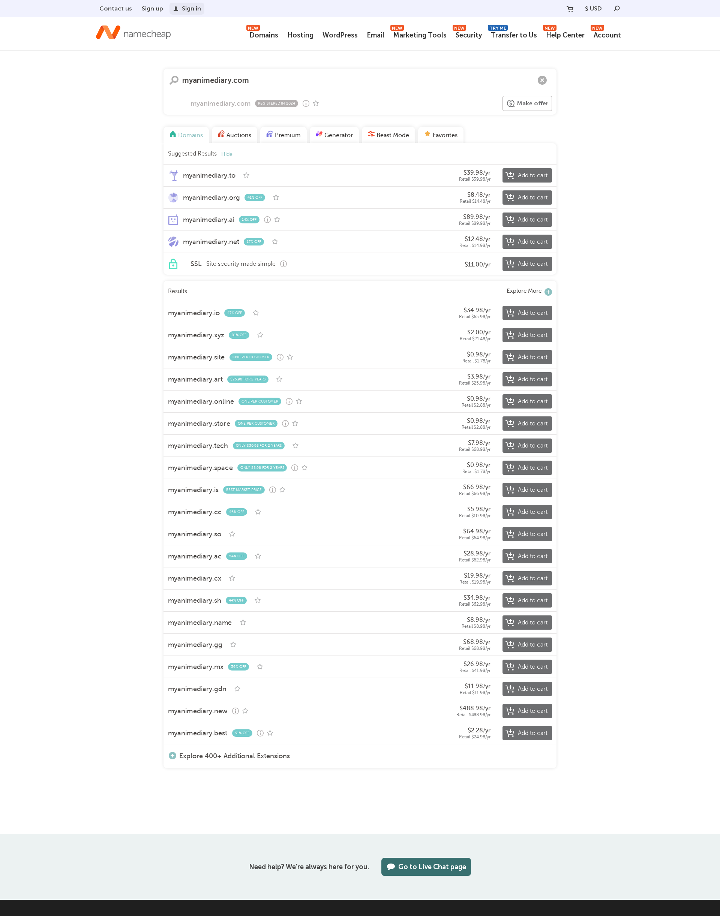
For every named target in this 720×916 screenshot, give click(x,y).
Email (375, 35)
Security (468, 34)
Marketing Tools (419, 34)
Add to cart (533, 175)
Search (174, 80)
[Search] (617, 8)
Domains (263, 34)
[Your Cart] (570, 8)
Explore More (524, 291)
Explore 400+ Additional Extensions (234, 755)
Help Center (564, 34)
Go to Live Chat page (432, 867)
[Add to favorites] (315, 103)
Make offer (533, 103)
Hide (226, 154)
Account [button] (606, 34)
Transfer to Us (513, 34)
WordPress (340, 35)
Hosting (300, 35)
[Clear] (542, 80)
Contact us (115, 8)
